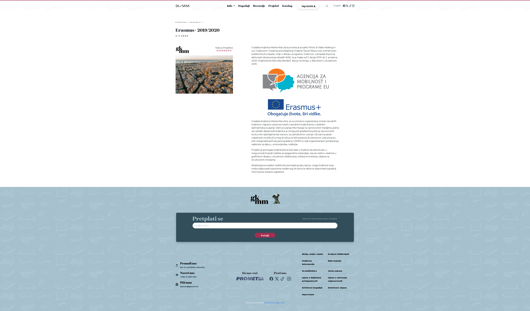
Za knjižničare (309, 271)
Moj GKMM (307, 6)
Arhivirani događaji (312, 288)
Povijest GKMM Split (338, 254)
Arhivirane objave (337, 288)
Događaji (244, 6)
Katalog (287, 6)
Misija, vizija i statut (312, 254)
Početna (181, 22)
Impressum (308, 294)
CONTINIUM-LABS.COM (274, 303)
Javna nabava (335, 271)
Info (230, 6)
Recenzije (259, 6)
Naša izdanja (334, 261)
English (337, 5)
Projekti (273, 6)
